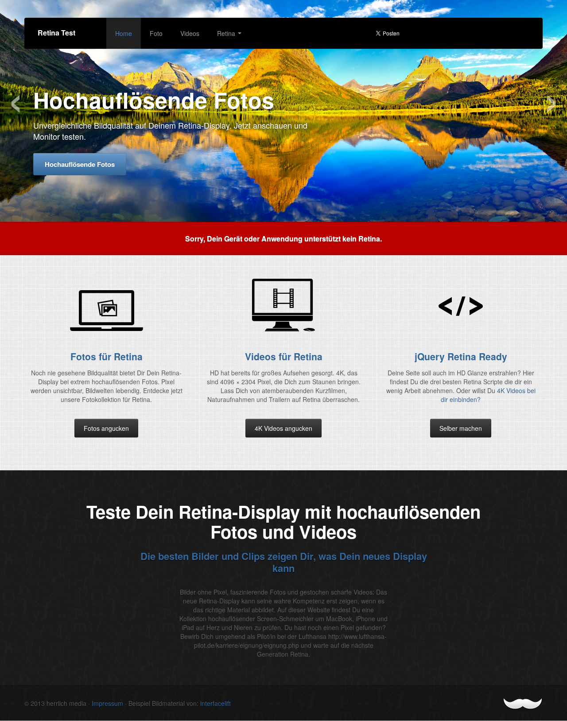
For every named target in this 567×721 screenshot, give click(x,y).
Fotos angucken (106, 428)
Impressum (107, 703)
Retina (227, 33)
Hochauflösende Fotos (80, 164)
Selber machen (460, 428)
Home (123, 33)
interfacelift (215, 703)
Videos (189, 33)
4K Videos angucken (283, 428)
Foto (156, 33)
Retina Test (56, 33)
